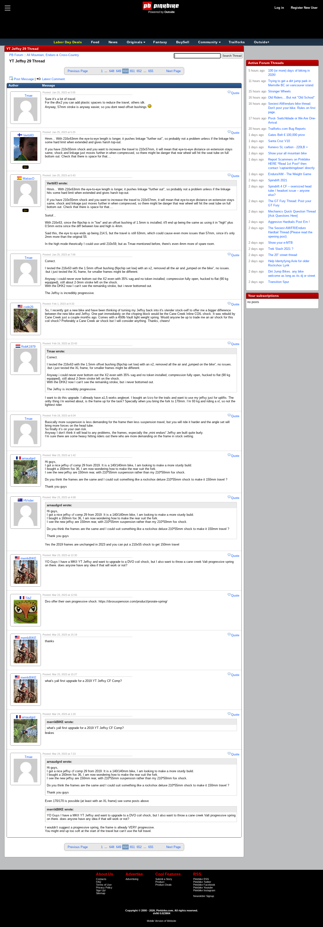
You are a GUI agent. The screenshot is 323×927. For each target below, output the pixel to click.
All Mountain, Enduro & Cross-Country (53, 55)
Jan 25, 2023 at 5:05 (63, 92)
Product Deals (163, 884)
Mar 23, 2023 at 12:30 (64, 555)
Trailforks (237, 42)
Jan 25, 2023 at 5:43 (63, 175)
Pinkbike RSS (201, 879)
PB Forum (16, 55)
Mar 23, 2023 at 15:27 (64, 674)
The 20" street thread (282, 255)
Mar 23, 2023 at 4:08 (64, 497)
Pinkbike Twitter (202, 881)
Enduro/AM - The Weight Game (289, 174)
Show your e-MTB (280, 242)
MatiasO (28, 178)
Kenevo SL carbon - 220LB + (288, 147)
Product (159, 881)
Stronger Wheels (279, 91)
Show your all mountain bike (287, 153)
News (113, 42)
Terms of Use (104, 884)
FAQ (98, 881)
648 (111, 71)
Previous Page (78, 71)
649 (118, 71)
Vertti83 (28, 135)
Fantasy (160, 42)
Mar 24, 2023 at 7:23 (64, 753)
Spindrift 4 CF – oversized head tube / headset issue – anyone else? (289, 191)
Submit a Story (163, 879)
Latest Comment (53, 79)
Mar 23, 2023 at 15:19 (64, 634)
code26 (28, 307)
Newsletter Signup (203, 896)
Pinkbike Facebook (204, 884)
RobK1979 (28, 346)
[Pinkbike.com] (161, 6)
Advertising (132, 879)
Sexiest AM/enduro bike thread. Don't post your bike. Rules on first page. (291, 108)
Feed (95, 42)
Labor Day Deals (68, 42)
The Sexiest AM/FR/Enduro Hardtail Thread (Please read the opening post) (290, 232)
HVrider (28, 500)
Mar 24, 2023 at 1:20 (64, 714)
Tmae (28, 95)
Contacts (101, 879)
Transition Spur (278, 282)
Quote (235, 93)
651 (132, 71)
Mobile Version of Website (161, 920)
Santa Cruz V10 (279, 141)
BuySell (182, 42)
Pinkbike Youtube (203, 887)
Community (208, 42)
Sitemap (100, 893)
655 (150, 71)
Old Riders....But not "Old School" (291, 97)
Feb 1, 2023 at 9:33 (63, 303)
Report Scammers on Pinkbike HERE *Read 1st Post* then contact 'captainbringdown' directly (291, 164)
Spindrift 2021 (277, 180)
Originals (135, 42)
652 (139, 71)
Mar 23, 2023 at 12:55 (64, 594)
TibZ (28, 598)
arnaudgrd (28, 458)
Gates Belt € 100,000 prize (286, 135)
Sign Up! (101, 890)
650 (125, 71)
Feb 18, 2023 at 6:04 (64, 415)
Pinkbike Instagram (204, 890)
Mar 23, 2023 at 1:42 (64, 455)
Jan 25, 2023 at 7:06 (63, 254)
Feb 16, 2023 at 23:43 (64, 343)
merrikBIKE (28, 558)
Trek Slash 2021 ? (280, 249)
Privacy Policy (104, 887)
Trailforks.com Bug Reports (287, 128)
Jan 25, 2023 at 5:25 (63, 132)
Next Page (173, 71)
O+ (25, 167)
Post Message (24, 79)
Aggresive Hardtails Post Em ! (289, 222)
